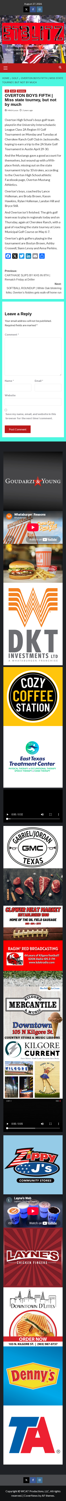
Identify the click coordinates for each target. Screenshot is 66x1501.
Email (39, 380)
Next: (33, 288)
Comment (12, 334)
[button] (5, 67)
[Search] (60, 67)
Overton (21, 91)
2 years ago (28, 110)
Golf (13, 91)
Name (9, 380)
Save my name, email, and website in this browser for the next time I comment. (31, 416)
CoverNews (31, 1495)
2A (7, 91)
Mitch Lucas (13, 110)
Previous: (27, 275)
